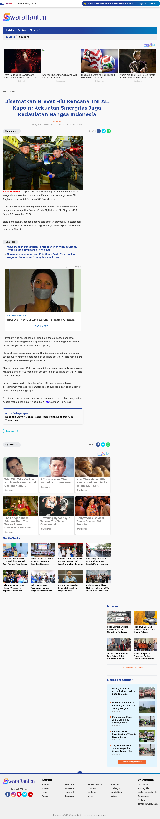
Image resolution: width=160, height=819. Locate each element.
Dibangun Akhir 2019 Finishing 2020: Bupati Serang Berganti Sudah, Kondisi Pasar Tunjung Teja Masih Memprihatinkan (124, 705)
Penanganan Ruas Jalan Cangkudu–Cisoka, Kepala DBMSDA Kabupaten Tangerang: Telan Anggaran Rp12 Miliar (123, 720)
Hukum (112, 606)
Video (12, 36)
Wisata (114, 796)
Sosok (45, 796)
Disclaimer (143, 784)
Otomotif (69, 792)
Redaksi (141, 800)
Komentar (13, 131)
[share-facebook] (99, 131)
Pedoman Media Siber (148, 792)
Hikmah (115, 784)
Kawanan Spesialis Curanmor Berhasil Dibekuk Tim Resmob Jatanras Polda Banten (144, 656)
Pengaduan (143, 796)
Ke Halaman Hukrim (131, 667)
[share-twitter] (104, 131)
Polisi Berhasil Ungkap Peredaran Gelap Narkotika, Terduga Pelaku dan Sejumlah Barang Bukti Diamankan (117, 629)
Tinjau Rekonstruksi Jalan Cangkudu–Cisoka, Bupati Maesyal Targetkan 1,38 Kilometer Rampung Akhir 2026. (124, 748)
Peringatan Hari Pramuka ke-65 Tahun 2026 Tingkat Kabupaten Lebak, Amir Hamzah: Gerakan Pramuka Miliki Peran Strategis (123, 691)
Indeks (10, 30)
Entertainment (95, 784)
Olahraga (115, 788)
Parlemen (92, 792)
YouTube (32, 798)
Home (9, 3)
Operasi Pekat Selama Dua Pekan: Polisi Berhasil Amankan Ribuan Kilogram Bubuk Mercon (118, 656)
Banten (22, 30)
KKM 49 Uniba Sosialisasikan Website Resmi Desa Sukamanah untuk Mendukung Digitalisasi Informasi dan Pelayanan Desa (124, 734)
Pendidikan (116, 792)
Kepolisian (10, 431)
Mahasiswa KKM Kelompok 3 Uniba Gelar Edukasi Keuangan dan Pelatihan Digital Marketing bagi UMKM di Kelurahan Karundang (122, 3)
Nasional (92, 788)
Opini (44, 792)
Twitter (26, 798)
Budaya (24, 36)
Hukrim (45, 788)
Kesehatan (70, 788)
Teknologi (69, 796)
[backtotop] (80, 774)
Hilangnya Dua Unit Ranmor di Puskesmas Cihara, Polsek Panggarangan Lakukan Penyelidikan (145, 629)
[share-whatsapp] (109, 131)
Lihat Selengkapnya (131, 762)
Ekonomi (35, 30)
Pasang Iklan (144, 788)
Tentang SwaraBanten (148, 804)
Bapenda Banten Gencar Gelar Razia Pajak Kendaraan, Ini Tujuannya (39, 418)
